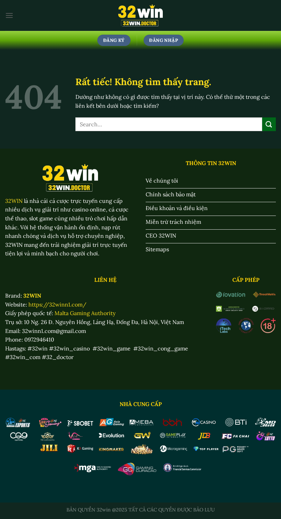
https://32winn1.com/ (57, 304)
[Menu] (9, 15)
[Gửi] (269, 124)
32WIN (14, 200)
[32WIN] (140, 15)
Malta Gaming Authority (84, 313)
